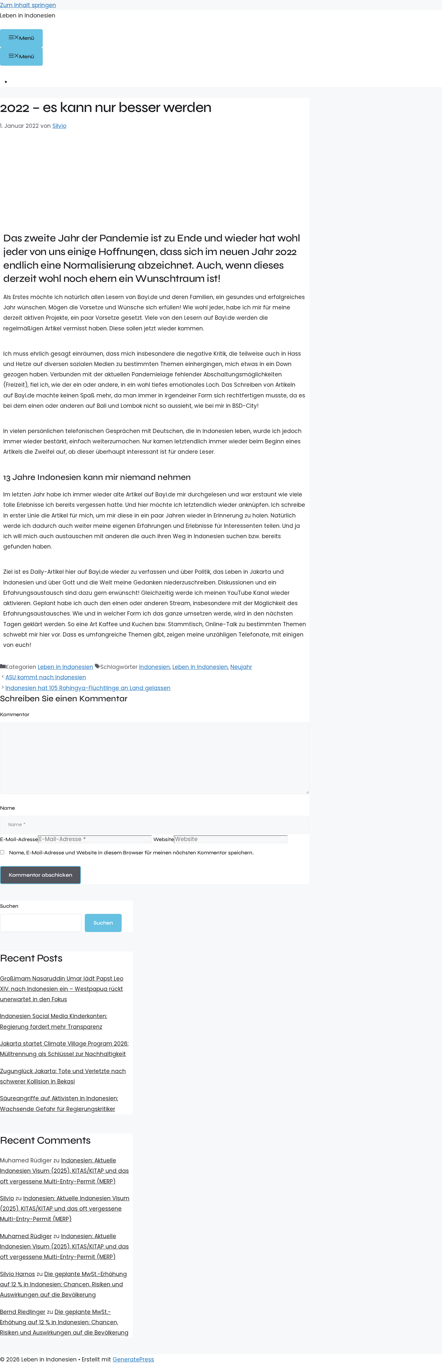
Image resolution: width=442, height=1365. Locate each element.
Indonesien (154, 667)
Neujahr (241, 667)
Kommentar (14, 714)
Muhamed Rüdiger (26, 1236)
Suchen (9, 906)
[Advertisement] (154, 179)
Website (163, 839)
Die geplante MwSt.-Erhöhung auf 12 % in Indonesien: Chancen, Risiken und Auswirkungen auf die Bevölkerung (63, 1284)
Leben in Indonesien (27, 15)
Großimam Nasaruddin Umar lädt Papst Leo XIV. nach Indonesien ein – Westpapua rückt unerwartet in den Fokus (61, 989)
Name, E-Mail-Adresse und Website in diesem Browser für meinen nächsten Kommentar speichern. (131, 852)
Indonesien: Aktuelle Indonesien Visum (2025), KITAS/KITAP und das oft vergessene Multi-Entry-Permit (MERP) (64, 1171)
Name (7, 808)
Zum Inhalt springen (28, 5)
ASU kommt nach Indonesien (46, 677)
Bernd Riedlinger (22, 1312)
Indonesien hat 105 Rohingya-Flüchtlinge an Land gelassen (88, 688)
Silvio (7, 1198)
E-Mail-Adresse (19, 839)
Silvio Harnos (17, 1274)
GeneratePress (133, 1359)
